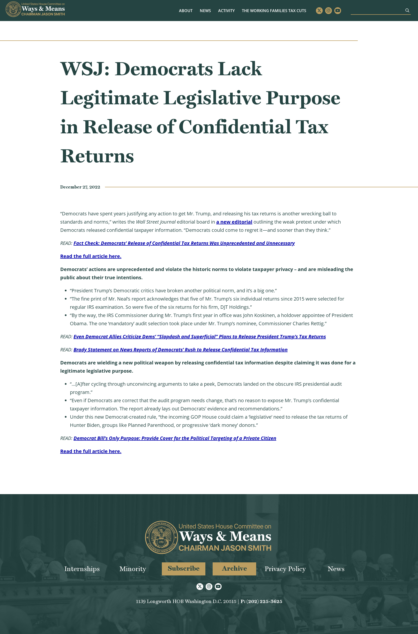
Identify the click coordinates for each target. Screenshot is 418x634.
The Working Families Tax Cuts (274, 10)
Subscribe (184, 568)
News (205, 10)
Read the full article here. (90, 256)
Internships (82, 569)
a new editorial (234, 222)
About (186, 10)
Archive (234, 568)
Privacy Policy (285, 569)
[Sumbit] (407, 10)
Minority (132, 569)
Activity (226, 10)
